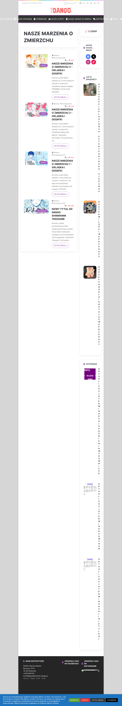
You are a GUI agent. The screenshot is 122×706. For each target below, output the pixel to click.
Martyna (56, 55)
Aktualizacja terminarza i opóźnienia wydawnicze (99, 421)
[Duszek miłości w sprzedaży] (90, 207)
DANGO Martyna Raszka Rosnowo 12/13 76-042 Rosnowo (32, 668)
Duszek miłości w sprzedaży (99, 229)
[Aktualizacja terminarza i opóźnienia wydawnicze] (90, 374)
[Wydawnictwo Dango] (61, 10)
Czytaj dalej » (60, 97)
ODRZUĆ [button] (85, 700)
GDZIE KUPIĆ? (57, 19)
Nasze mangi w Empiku (80, 19)
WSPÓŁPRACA (102, 19)
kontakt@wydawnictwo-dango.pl (35, 676)
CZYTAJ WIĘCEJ (98, 700)
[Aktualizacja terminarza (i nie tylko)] (90, 564)
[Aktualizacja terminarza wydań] (90, 489)
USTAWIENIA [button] (111, 700)
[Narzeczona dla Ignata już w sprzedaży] (90, 272)
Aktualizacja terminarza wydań (99, 516)
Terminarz (41, 19)
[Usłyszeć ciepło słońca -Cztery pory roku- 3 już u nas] (90, 89)
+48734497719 (28, 673)
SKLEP (115, 19)
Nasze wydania (24, 19)
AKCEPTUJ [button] (74, 700)
